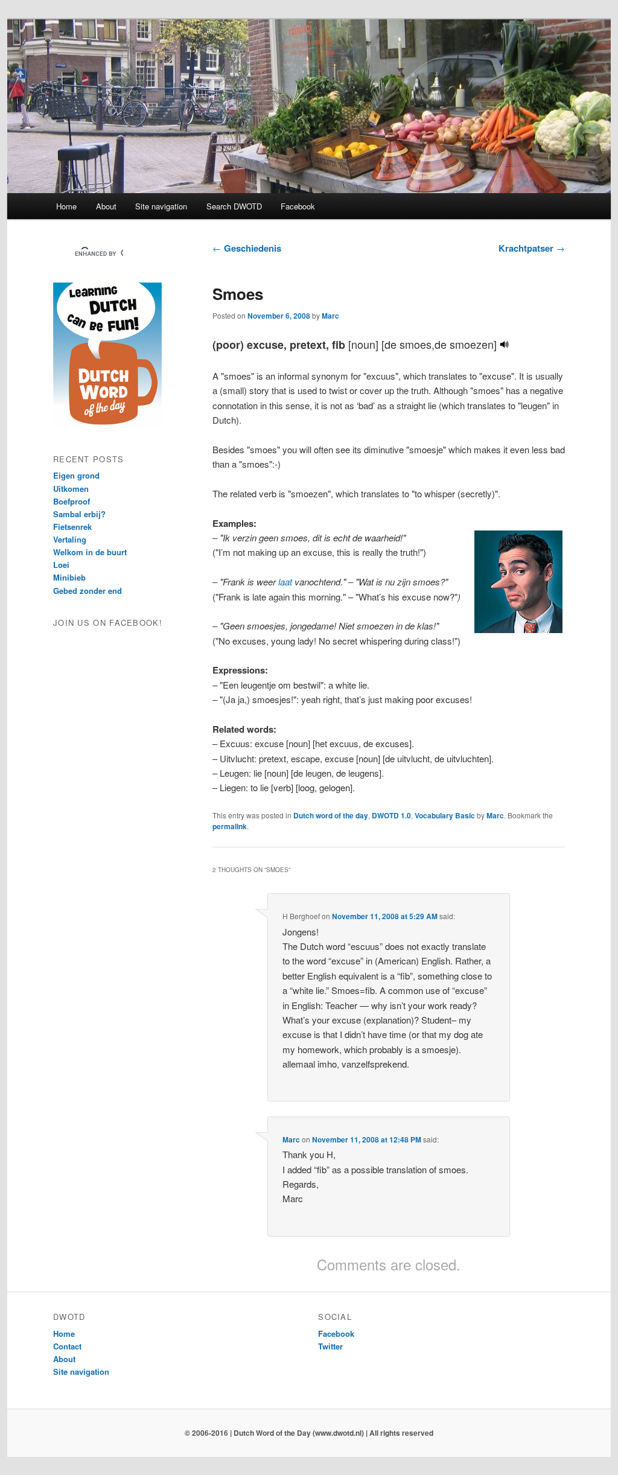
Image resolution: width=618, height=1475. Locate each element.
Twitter (330, 1346)
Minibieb (69, 577)
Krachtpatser (532, 248)
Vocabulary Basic (445, 815)
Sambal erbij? (79, 514)
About (106, 206)
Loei (61, 564)
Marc (330, 315)
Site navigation (161, 206)
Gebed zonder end (87, 590)
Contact (67, 1346)
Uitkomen (71, 488)
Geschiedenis (246, 248)
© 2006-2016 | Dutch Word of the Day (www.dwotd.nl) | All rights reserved (309, 1432)
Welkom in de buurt (90, 552)
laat (285, 581)
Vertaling (69, 539)
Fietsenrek (72, 526)
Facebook (298, 206)
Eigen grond (76, 475)
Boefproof (71, 501)
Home (66, 206)
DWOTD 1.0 (391, 815)
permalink (229, 826)
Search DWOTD (234, 206)
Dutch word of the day (330, 815)
